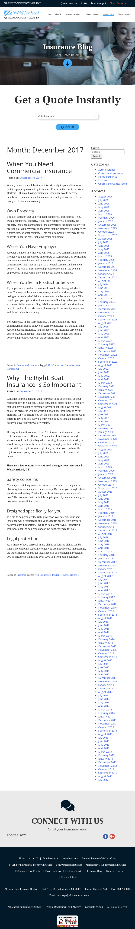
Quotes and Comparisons (112, 183)
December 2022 (107, 351)
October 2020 (106, 442)
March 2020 (105, 467)
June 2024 (104, 288)
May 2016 (104, 628)
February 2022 (106, 386)
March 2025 (105, 256)
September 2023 (107, 319)
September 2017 (107, 572)
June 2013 (104, 741)
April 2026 (104, 210)
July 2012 (103, 779)
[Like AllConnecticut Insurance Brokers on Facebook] (81, 3)
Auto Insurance (106, 169)
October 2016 (106, 611)
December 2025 (107, 224)
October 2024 (106, 273)
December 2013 (107, 720)
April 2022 (104, 379)
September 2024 (107, 277)
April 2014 (104, 706)
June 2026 (104, 203)
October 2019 (106, 484)
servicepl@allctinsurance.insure (73, 895)
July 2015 (103, 663)
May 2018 (104, 544)
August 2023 (105, 323)
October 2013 (106, 727)
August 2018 (105, 533)
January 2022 (105, 389)
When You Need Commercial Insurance (39, 167)
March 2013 (105, 751)
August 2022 (105, 365)
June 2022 (104, 372)
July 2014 (103, 695)
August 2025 (105, 238)
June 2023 (104, 330)
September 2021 (107, 403)
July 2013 (103, 737)
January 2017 (105, 600)
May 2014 (104, 702)
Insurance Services (73, 14)
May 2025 (104, 249)
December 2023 (107, 309)
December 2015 (107, 646)
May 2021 (104, 418)
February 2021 (106, 428)
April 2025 (104, 252)
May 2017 (104, 586)
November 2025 (107, 228)
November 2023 (107, 312)
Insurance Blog (108, 14)
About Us (58, 14)
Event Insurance (53, 871)
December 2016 (107, 604)
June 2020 (104, 456)
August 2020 (105, 449)
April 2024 (104, 295)
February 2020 (106, 470)
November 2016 (107, 607)
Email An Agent (98, 3)
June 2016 (104, 625)
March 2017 (105, 593)
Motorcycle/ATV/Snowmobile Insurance (106, 864)
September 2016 (107, 614)
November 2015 (107, 649)
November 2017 (107, 565)
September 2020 (107, 446)
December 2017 (107, 562)
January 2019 (105, 516)
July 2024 (103, 284)
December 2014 (107, 678)
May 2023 (104, 333)
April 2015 (104, 674)
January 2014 (105, 716)
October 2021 (106, 400)
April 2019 (104, 505)
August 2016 (105, 618)
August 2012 (105, 776)
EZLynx (75, 907)
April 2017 (104, 590)
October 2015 (106, 653)
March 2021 (105, 425)
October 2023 (106, 316)
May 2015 (104, 671)
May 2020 (104, 460)
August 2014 (105, 692)
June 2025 (104, 245)
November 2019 (107, 481)
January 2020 (105, 474)
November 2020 (107, 439)
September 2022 (107, 361)
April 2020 (104, 463)
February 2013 (106, 755)
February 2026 (106, 217)
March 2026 (105, 214)
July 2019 (103, 495)
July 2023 (103, 326)
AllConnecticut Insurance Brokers (24, 907)
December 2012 (107, 762)
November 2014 (107, 681)
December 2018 (107, 519)
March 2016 (105, 635)
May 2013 (104, 744)
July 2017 (103, 579)
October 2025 (106, 231)
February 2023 (106, 344)
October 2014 (106, 685)
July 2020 (103, 453)
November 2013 (107, 723)
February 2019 (106, 512)
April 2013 (104, 748)
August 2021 (105, 407)
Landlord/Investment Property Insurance (32, 864)
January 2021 (105, 432)
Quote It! (67, 127)
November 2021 (107, 396)
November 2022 (107, 354)
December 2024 (107, 266)
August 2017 (105, 576)
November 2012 (107, 765)
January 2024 (105, 305)
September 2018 (107, 530)
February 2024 (106, 302)
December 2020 (107, 435)
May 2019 (104, 502)
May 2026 (104, 207)
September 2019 (107, 488)
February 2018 (106, 555)
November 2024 (107, 270)
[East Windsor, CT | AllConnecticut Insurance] (21, 11)
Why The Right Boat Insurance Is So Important (44, 381)
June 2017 (104, 583)
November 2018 (107, 523)
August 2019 (105, 491)
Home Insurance (107, 176)
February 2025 (106, 259)
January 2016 (105, 642)
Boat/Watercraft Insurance (69, 864)
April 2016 (104, 632)
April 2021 (104, 421)
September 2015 (107, 656)
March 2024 (105, 298)
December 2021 (107, 393)
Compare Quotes (124, 14)
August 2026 (105, 196)
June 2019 (104, 498)
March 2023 (105, 340)
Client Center (117, 3)
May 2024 (104, 291)
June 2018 (104, 541)
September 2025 (107, 235)
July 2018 (103, 537)
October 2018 (106, 526)
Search (95, 147)
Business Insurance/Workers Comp (99, 858)
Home (49, 14)
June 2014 (104, 699)
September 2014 (107, 688)
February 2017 (106, 597)
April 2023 (104, 337)
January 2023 (105, 347)
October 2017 (106, 569)
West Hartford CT (72, 575)
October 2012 (106, 769)
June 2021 (104, 414)
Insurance (21, 575)
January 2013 (105, 758)
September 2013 (107, 730)
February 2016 (106, 639)
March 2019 (105, 509)
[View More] (67, 64)
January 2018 (105, 558)
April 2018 (104, 548)
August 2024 (105, 280)
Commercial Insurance (28, 365)
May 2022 (104, 375)
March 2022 (105, 382)
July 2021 (103, 410)
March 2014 (105, 709)
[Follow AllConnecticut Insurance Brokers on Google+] (85, 3)
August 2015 (105, 660)
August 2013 (105, 734)
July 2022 (103, 368)
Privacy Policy (68, 877)
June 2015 (104, 667)
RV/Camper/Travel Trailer (28, 871)
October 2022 (106, 358)
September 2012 (107, 772)
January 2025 (105, 263)
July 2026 (103, 200)
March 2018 (105, 551)
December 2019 (107, 477)
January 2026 (105, 221)
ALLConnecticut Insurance (60, 365)
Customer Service (92, 14)
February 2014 (106, 713)
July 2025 (103, 242)
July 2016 (103, 621)
